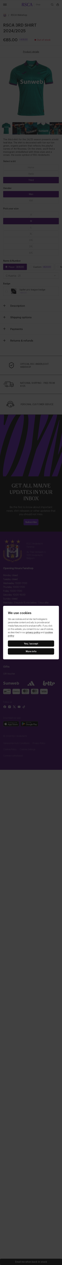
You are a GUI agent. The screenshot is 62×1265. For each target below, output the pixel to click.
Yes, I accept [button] (31, 643)
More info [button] (31, 651)
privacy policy (33, 632)
